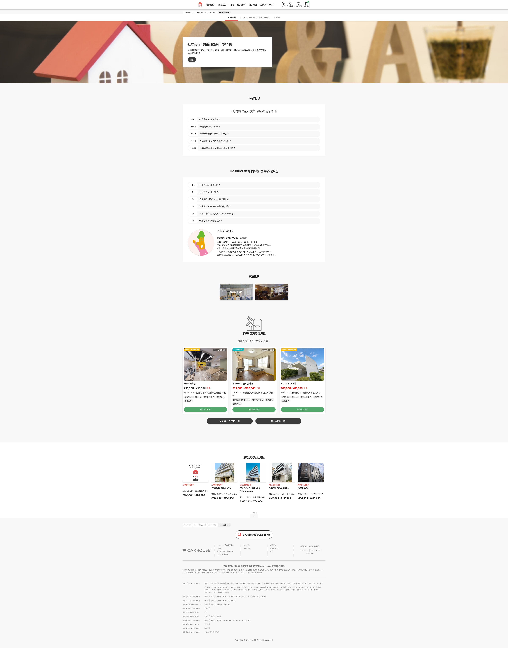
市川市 (206, 600)
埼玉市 (206, 596)
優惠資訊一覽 (278, 421)
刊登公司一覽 (274, 548)
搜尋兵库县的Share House (191, 620)
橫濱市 (206, 604)
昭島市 (267, 590)
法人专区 (253, 5)
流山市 (219, 600)
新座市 (225, 596)
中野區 (289, 587)
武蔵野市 (247, 590)
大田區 (269, 587)
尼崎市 (213, 620)
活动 (232, 5)
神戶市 (219, 620)
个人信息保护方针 (223, 554)
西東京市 (207, 592)
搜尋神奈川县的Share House (192, 604)
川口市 (213, 596)
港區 (219, 587)
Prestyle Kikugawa (221, 487)
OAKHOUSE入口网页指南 (225, 545)
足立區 (213, 590)
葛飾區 (219, 590)
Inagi (226, 592)
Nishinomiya (240, 620)
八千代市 (232, 600)
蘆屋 (247, 620)
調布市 (273, 590)
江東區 (250, 587)
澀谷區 (282, 587)
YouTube (309, 553)
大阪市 (206, 616)
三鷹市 (254, 590)
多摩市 (316, 590)
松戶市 (225, 600)
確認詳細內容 (205, 409)
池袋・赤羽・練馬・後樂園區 (236, 583)
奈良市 (206, 624)
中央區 (214, 587)
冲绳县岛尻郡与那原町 (211, 632)
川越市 (244, 596)
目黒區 (262, 587)
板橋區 (318, 587)
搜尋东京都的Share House (191, 583)
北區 (306, 587)
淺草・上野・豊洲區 (314, 583)
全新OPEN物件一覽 (229, 421)
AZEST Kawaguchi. (279, 487)
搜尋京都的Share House (191, 612)
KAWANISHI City (228, 620)
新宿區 (225, 587)
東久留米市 (308, 590)
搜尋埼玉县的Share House (191, 596)
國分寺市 (300, 590)
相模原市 (220, 604)
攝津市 (213, 616)
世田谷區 (276, 587)
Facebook (304, 550)
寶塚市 (206, 620)
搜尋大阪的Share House (191, 616)
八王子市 (234, 590)
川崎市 (213, 604)
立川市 (240, 590)
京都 (205, 612)
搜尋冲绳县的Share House (191, 632)
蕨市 (258, 596)
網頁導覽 (273, 545)
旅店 (271, 551)
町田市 (279, 590)
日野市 (293, 590)
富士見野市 (251, 596)
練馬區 (206, 590)
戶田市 (219, 596)
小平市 (214, 592)
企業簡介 (220, 548)
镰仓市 (226, 604)
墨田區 (244, 587)
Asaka (264, 596)
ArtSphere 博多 (289, 383)
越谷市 (237, 596)
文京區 (231, 587)
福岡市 (206, 628)
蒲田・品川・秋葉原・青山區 (296, 583)
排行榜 (232, 18)
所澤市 (231, 596)
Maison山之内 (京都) (242, 383)
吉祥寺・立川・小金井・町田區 (214, 583)
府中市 (260, 590)
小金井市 (286, 590)
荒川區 (312, 587)
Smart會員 (246, 548)
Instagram (315, 550)
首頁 (192, 59)
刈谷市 (206, 608)
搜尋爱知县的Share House (191, 608)
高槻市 (219, 616)
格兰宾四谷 (303, 487)
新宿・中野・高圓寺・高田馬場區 (258, 583)
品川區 (256, 587)
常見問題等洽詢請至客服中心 (256, 534)
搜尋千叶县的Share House (191, 600)
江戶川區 (226, 590)
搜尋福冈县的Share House (191, 628)
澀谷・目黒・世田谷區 (278, 583)
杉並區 (295, 587)
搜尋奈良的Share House (191, 624)
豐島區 (301, 587)
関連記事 (277, 18)
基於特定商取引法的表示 (225, 551)
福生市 (220, 592)
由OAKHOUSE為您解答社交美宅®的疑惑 (255, 18)
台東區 (237, 587)
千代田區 (207, 587)
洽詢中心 (246, 545)
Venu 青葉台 (190, 383)
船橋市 (213, 600)
